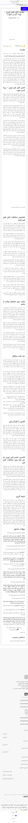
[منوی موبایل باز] (26, 1)
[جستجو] (1, 1)
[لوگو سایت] (14, 2)
